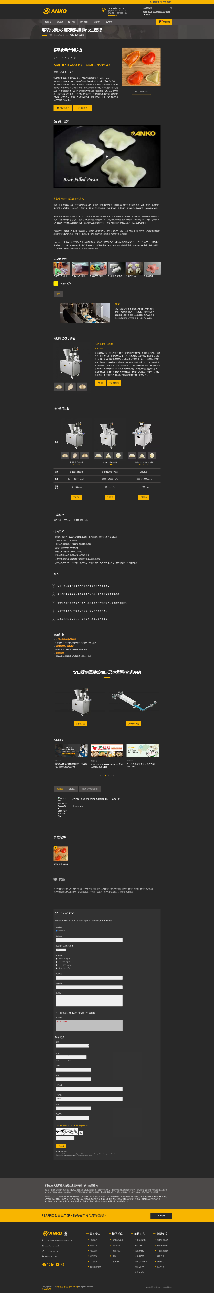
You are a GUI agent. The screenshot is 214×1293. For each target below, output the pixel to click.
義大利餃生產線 (120, 889)
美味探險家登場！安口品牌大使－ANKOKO (106, 765)
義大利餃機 (55, 1199)
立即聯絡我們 (121, 1201)
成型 (58, 294)
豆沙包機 (72, 1199)
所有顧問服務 (162, 1240)
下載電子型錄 (162, 1251)
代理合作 (160, 1267)
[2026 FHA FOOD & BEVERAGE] (71, 750)
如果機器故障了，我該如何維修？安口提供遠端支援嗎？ (82, 619)
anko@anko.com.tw (116, 8)
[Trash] (55, 848)
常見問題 (160, 1256)
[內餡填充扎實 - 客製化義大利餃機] (134, 268)
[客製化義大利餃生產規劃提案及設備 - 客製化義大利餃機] (141, 67)
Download (79, 806)
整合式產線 (84, 22)
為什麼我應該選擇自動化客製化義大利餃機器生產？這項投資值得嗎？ (88, 594)
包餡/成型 (116, 1245)
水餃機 (134, 1197)
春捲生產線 (163, 1197)
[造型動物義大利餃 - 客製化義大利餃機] (80, 268)
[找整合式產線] (134, 701)
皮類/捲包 (116, 1251)
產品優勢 (93, 1256)
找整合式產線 (133, 724)
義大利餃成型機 (146, 889)
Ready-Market (167, 1287)
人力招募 (93, 1262)
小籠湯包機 (64, 1199)
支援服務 (156, 2)
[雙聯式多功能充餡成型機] (144, 439)
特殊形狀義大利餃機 (105, 889)
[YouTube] (58, 1265)
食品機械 (59, 22)
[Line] (68, 57)
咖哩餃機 (48, 1199)
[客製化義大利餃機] (61, 853)
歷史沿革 (93, 1245)
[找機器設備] (80, 701)
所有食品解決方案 (61, 35)
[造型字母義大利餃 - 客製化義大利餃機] (62, 268)
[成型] (85, 312)
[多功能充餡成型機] (76, 439)
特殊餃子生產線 (96, 892)
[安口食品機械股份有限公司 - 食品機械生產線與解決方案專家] (55, 10)
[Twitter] (62, 57)
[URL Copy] (74, 57)
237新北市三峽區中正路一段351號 (58, 1240)
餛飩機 (150, 1197)
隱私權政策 (46, 1289)
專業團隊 (93, 1251)
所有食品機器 (118, 1240)
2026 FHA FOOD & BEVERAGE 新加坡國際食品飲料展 (71, 766)
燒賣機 (145, 1197)
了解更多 (100, 383)
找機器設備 (80, 724)
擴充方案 (116, 1262)
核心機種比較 (114, 383)
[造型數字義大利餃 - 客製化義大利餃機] (98, 268)
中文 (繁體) (167, 2)
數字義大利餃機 (75, 889)
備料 (114, 1256)
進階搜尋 (147, 15)
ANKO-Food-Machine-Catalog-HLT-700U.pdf (96, 798)
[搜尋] (170, 8)
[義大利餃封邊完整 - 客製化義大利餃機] (116, 268)
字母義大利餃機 (89, 889)
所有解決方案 (140, 1240)
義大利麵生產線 (110, 892)
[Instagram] (62, 1265)
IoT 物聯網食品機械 (125, 892)
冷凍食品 (72, 892)
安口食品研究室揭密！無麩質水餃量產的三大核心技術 (143, 765)
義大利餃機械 (133, 889)
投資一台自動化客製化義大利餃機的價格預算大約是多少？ (83, 585)
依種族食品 (139, 1251)
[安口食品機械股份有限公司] (62, 1233)
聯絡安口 (109, 22)
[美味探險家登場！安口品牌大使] (107, 750)
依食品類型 (139, 1256)
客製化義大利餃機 (77, 35)
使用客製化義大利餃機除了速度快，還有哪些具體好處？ (82, 611)
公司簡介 (47, 22)
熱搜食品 (138, 1245)
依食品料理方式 (141, 1262)
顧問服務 (97, 22)
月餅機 (156, 1197)
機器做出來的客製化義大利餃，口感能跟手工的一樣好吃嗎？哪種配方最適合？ (92, 602)
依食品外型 (139, 1267)
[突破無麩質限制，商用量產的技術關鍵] (143, 750)
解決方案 (71, 22)
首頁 (50, 35)
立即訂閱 (161, 1215)
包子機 (139, 1197)
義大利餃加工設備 (61, 892)
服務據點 (160, 1262)
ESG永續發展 (95, 1267)
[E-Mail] (71, 57)
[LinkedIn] (65, 57)
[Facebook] (59, 57)
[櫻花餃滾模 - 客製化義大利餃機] (152, 268)
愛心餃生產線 (83, 892)
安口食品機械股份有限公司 (67, 1287)
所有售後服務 (162, 1245)
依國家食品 (139, 1272)
